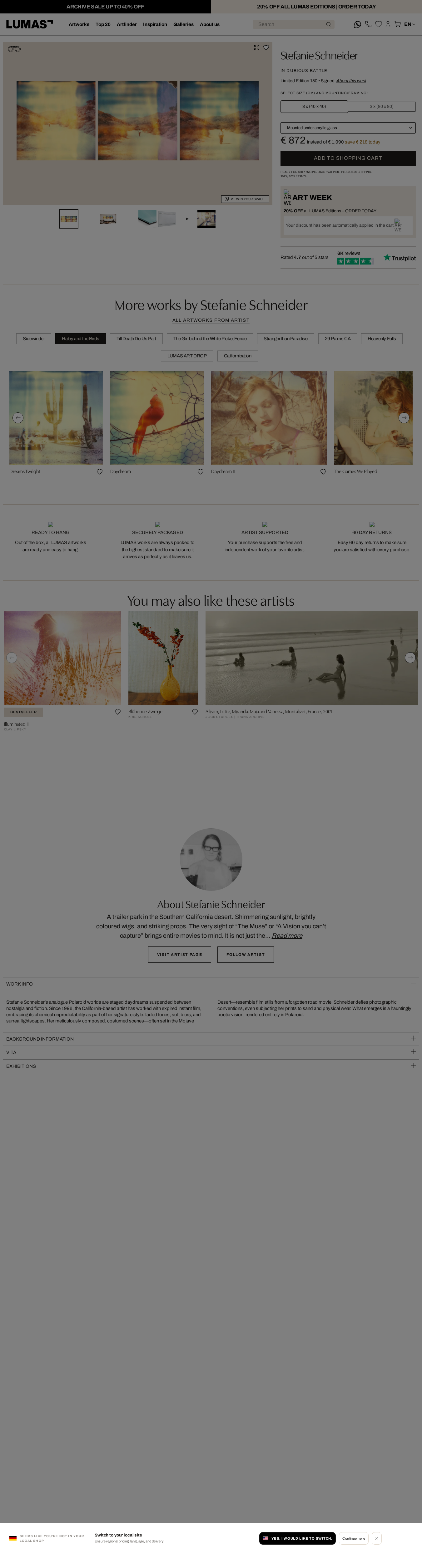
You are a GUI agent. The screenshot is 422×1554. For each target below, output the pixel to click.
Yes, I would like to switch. (302, 1538)
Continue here (353, 1538)
